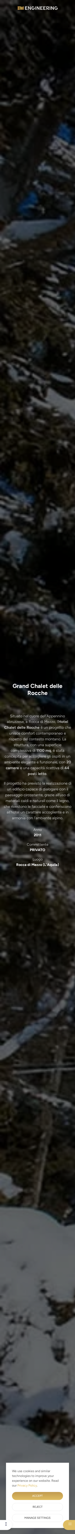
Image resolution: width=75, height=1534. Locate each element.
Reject (38, 1507)
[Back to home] (38, 8)
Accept (37, 1496)
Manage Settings (37, 1518)
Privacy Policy (27, 1485)
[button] (5, 1523)
